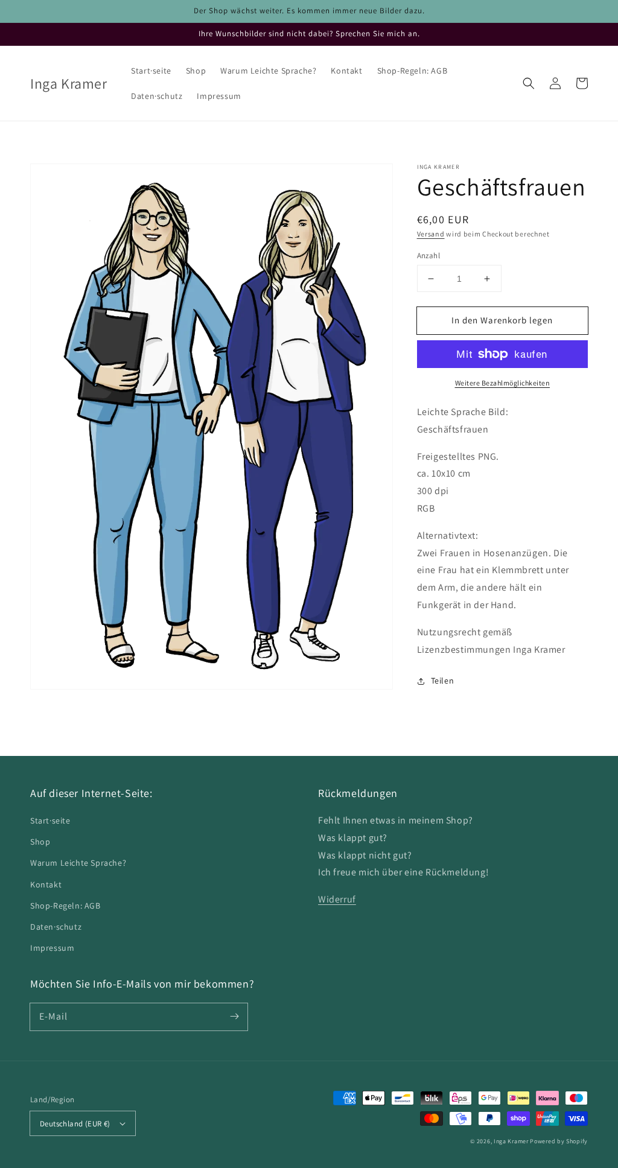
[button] (528, 83)
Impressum (52, 947)
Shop (40, 841)
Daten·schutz (55, 926)
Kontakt (46, 884)
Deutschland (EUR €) (75, 1124)
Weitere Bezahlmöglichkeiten (502, 382)
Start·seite (50, 820)
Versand (431, 233)
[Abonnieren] (234, 1016)
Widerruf (337, 899)
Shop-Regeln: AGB (65, 905)
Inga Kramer (511, 1141)
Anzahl (428, 255)
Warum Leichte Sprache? (78, 862)
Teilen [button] (442, 680)
